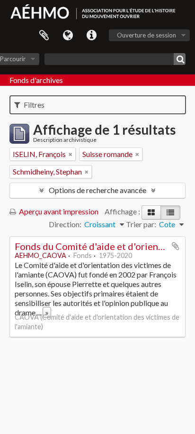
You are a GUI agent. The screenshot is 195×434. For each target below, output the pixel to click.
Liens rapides (91, 35)
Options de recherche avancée (97, 189)
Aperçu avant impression (58, 211)
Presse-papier (44, 35)
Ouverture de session (146, 35)
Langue (68, 35)
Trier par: (141, 224)
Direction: (65, 224)
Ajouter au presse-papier (175, 246)
